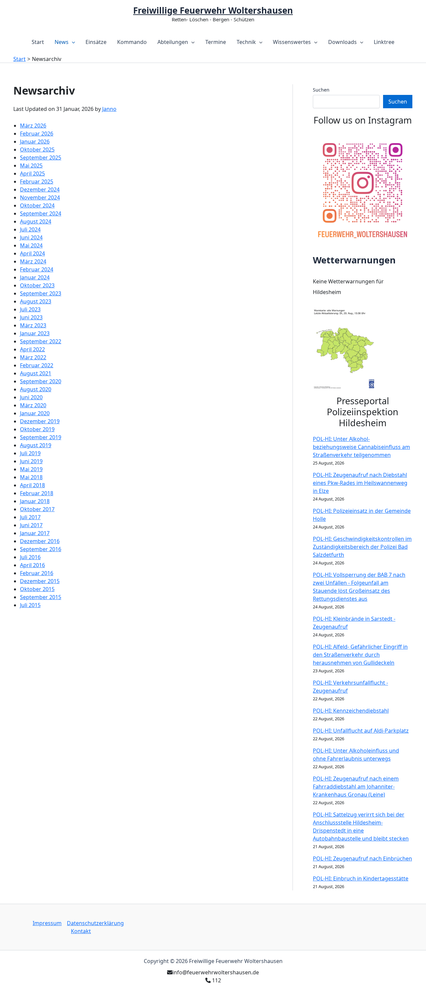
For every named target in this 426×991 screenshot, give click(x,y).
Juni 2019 (31, 461)
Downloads (342, 42)
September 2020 (40, 381)
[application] (72, 42)
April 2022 (32, 349)
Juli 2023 (30, 309)
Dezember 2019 (40, 421)
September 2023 (40, 293)
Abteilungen (172, 42)
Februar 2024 (36, 269)
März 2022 (33, 357)
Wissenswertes (292, 42)
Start (38, 42)
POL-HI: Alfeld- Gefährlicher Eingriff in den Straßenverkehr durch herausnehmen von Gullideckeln (360, 654)
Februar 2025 (36, 181)
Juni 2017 (31, 525)
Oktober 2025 (37, 149)
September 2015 (40, 597)
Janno (109, 109)
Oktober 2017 (37, 509)
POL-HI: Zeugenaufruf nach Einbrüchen (362, 858)
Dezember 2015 (40, 581)
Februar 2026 (36, 133)
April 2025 (32, 173)
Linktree (384, 42)
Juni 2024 (31, 237)
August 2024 (35, 221)
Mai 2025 (31, 165)
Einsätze (96, 42)
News (62, 42)
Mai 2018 (31, 477)
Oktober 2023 (37, 285)
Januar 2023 (35, 333)
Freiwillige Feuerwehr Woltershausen (213, 10)
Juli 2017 (30, 517)
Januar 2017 (35, 533)
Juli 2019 (30, 453)
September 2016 (40, 549)
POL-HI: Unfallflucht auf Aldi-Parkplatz (361, 730)
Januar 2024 (35, 277)
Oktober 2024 (37, 205)
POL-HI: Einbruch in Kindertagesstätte (360, 878)
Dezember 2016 (40, 541)
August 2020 (35, 389)
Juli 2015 (30, 605)
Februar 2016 (36, 573)
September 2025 (40, 157)
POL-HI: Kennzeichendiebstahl (351, 710)
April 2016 (32, 565)
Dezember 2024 (40, 189)
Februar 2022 (36, 365)
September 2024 (40, 213)
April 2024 (32, 253)
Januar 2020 (35, 413)
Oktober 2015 (37, 589)
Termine (215, 42)
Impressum (47, 923)
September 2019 (40, 437)
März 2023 (33, 325)
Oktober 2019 (37, 429)
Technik (246, 42)
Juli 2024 (30, 229)
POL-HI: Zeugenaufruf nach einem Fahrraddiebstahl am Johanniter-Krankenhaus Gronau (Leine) (356, 786)
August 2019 (35, 445)
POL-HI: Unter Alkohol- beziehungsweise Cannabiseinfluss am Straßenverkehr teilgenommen (361, 447)
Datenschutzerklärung (95, 923)
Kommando (132, 42)
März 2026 (33, 125)
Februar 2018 (36, 493)
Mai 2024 (31, 245)
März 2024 (33, 261)
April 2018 (32, 485)
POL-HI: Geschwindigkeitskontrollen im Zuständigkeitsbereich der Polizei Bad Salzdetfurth (362, 546)
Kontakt (81, 931)
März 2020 (33, 405)
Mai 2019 (31, 469)
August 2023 (35, 301)
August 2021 (35, 373)
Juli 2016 (30, 557)
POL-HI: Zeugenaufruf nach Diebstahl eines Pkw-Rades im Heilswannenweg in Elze (360, 483)
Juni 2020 (31, 397)
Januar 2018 (35, 501)
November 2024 (40, 197)
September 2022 (40, 341)
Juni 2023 (31, 317)
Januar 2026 (35, 141)
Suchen (321, 90)
